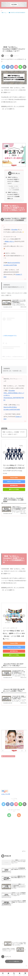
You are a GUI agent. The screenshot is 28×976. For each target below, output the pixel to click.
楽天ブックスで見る (14, 489)
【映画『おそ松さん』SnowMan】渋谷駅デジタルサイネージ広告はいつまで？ (13, 180)
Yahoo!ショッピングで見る (14, 481)
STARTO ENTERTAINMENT (9, 756)
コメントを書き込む (14, 961)
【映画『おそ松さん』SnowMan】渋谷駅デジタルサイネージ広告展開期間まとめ (13, 195)
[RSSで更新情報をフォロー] (19, 815)
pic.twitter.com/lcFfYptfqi (10, 265)
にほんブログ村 (5, 794)
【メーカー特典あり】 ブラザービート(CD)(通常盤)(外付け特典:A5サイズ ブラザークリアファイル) (14, 468)
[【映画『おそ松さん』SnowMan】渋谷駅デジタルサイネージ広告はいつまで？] (12, 67)
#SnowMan (14, 229)
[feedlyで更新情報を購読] (9, 815)
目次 (13, 173)
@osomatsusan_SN (9, 397)
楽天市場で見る (14, 485)
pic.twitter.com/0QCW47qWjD (12, 409)
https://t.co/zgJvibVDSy (13, 262)
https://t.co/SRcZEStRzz (10, 407)
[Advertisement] (14, 29)
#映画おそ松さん (9, 241)
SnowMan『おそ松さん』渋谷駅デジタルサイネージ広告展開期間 (14, 188)
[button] (25, 463)
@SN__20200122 (9, 393)
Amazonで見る (14, 477)
